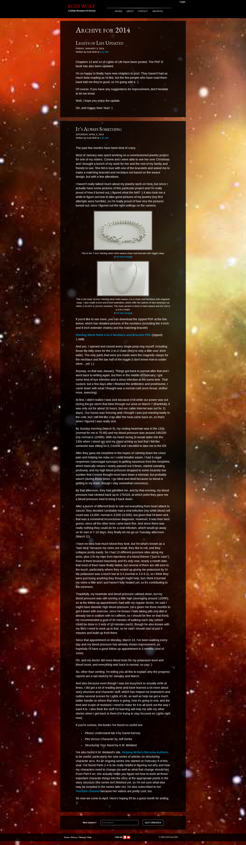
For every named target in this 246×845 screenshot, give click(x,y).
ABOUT (130, 11)
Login (182, 2)
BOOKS (118, 11)
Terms (66, 837)
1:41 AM (104, 138)
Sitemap (82, 837)
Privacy (74, 837)
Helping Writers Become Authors (145, 752)
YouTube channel (88, 791)
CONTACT (143, 11)
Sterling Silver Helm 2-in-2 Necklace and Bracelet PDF (113, 335)
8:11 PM (104, 52)
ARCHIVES (157, 11)
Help (89, 837)
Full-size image (123, 256)
